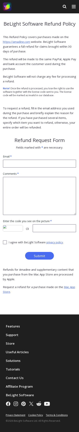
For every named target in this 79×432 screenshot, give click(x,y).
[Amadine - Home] (7, 6)
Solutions (13, 360)
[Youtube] (47, 403)
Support (12, 335)
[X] (31, 403)
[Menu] (73, 6)
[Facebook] (8, 403)
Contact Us (15, 378)
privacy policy (54, 242)
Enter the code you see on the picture (26, 221)
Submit (39, 256)
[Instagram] (15, 403)
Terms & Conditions (57, 415)
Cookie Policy (35, 415)
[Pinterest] (23, 403)
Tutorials (13, 369)
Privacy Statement (15, 415)
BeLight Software (20, 395)
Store (10, 343)
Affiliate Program (19, 386)
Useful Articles (17, 352)
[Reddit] (38, 403)
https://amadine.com (16, 42)
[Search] (65, 7)
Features (13, 326)
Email (6, 157)
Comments (10, 174)
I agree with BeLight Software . (36, 242)
